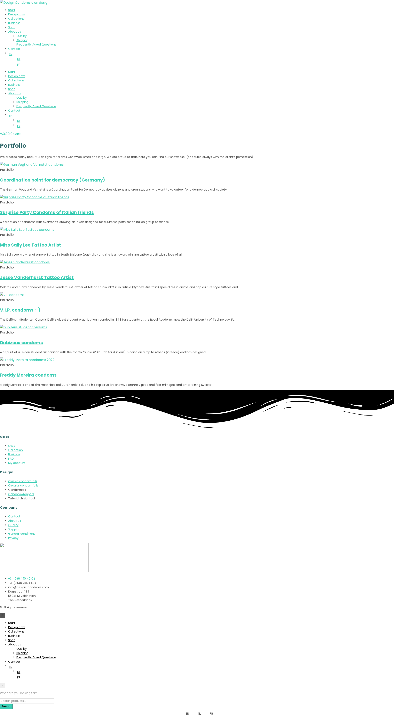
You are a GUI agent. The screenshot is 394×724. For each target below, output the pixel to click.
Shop (11, 27)
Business (14, 23)
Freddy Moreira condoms (28, 375)
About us (14, 32)
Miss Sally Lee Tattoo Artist (30, 245)
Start (11, 10)
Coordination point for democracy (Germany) (52, 180)
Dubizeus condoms (21, 343)
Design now (16, 14)
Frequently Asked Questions (36, 44)
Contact (14, 49)
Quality (21, 36)
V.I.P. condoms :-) (20, 310)
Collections (16, 19)
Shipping (22, 40)
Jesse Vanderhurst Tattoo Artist (37, 277)
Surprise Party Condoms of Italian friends (47, 212)
